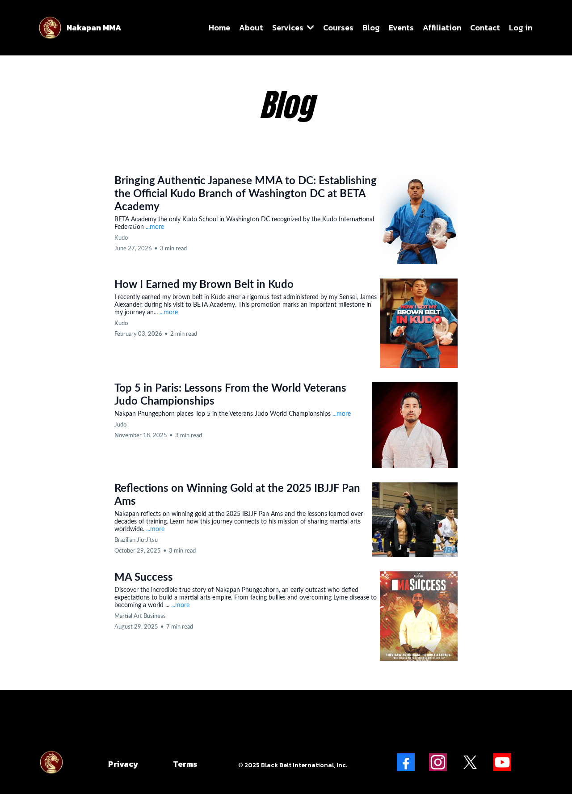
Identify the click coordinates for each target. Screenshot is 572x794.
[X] (470, 762)
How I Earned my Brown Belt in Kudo (204, 284)
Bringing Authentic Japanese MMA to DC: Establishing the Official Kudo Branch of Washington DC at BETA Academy (245, 194)
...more (155, 227)
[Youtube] (502, 762)
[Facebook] (406, 762)
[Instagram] (438, 762)
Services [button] (288, 27)
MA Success (143, 577)
